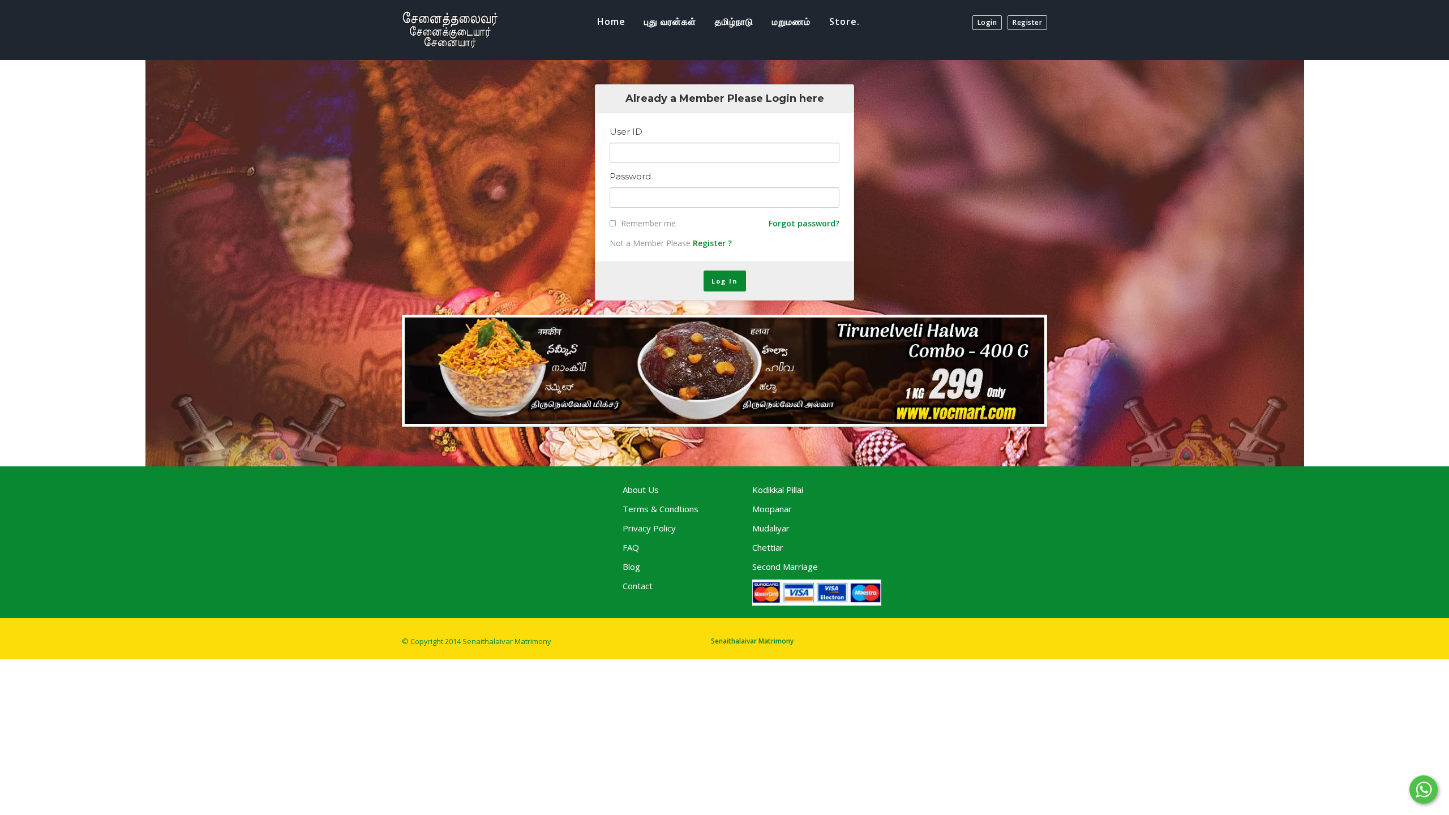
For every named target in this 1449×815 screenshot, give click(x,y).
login (987, 22)
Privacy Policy (649, 528)
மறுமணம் (791, 21)
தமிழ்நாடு (734, 21)
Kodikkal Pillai (777, 489)
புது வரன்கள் (670, 21)
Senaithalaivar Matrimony (752, 641)
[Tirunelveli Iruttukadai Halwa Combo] (724, 371)
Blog (631, 566)
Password (630, 176)
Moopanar (772, 508)
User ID (626, 132)
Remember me (648, 223)
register (1027, 22)
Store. (844, 21)
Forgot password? (804, 223)
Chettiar (767, 547)
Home (611, 21)
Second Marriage (785, 566)
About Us (641, 489)
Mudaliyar (771, 528)
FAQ (631, 547)
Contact (638, 585)
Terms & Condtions (660, 508)
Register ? (712, 243)
